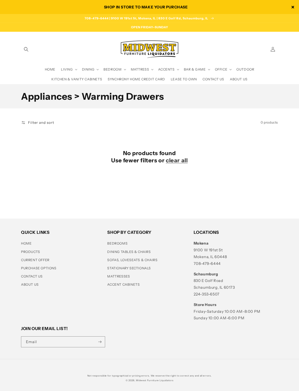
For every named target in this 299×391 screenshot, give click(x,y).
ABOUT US (30, 284)
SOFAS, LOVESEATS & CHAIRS (132, 260)
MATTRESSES (118, 276)
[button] (26, 49)
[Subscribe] (100, 341)
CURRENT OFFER (35, 260)
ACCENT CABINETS (123, 284)
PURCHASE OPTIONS (39, 268)
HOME (26, 243)
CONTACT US (32, 276)
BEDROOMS (117, 243)
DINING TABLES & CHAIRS (129, 252)
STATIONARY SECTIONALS (129, 268)
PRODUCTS (30, 252)
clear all (177, 160)
